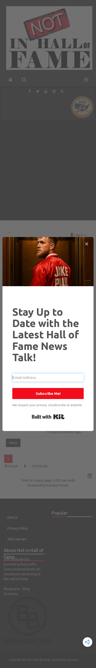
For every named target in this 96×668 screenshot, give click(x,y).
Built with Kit (48, 416)
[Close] (87, 244)
